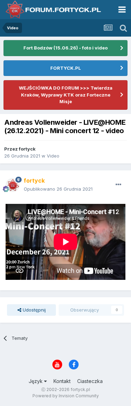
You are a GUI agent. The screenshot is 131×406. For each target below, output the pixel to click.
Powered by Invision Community (65, 395)
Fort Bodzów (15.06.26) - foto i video (65, 48)
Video (53, 156)
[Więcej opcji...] (118, 185)
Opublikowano (58, 189)
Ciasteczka (90, 381)
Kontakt (62, 381)
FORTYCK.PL (65, 68)
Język (36, 381)
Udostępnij (33, 310)
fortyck (27, 149)
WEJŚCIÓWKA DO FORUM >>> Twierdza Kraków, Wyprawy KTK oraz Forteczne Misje (65, 94)
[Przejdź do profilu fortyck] (13, 185)
